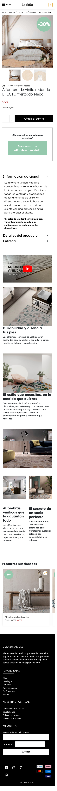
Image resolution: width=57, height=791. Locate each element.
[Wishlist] (45, 573)
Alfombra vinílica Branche (17, 617)
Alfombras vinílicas (46, 12)
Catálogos (7, 681)
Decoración (13, 12)
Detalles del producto (20, 235)
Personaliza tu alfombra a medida (27, 148)
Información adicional (21, 176)
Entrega (9, 241)
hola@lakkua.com (31, 662)
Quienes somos (10, 688)
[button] (50, 5)
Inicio (4, 12)
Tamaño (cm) (8, 108)
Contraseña (8, 744)
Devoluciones (9, 712)
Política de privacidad (12, 718)
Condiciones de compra (13, 708)
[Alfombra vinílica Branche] (26, 591)
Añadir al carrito (34, 118)
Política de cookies (11, 715)
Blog (5, 678)
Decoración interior (28, 12)
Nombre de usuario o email (16, 732)
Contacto (7, 684)
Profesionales (9, 691)
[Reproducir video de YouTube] (27, 269)
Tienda (6, 694)
